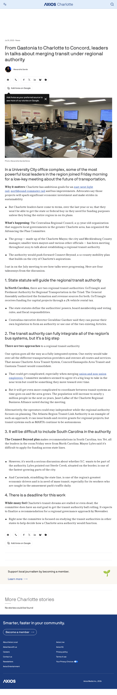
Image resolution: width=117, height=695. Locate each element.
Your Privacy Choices (64, 662)
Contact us (7, 657)
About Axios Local (10, 642)
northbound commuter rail (28, 191)
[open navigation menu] (5, 4)
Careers (6, 652)
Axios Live (60, 642)
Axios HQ (59, 647)
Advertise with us (10, 647)
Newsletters (8, 662)
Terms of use (61, 657)
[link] (7, 79)
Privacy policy (62, 652)
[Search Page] (112, 4)
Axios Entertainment (11, 666)
